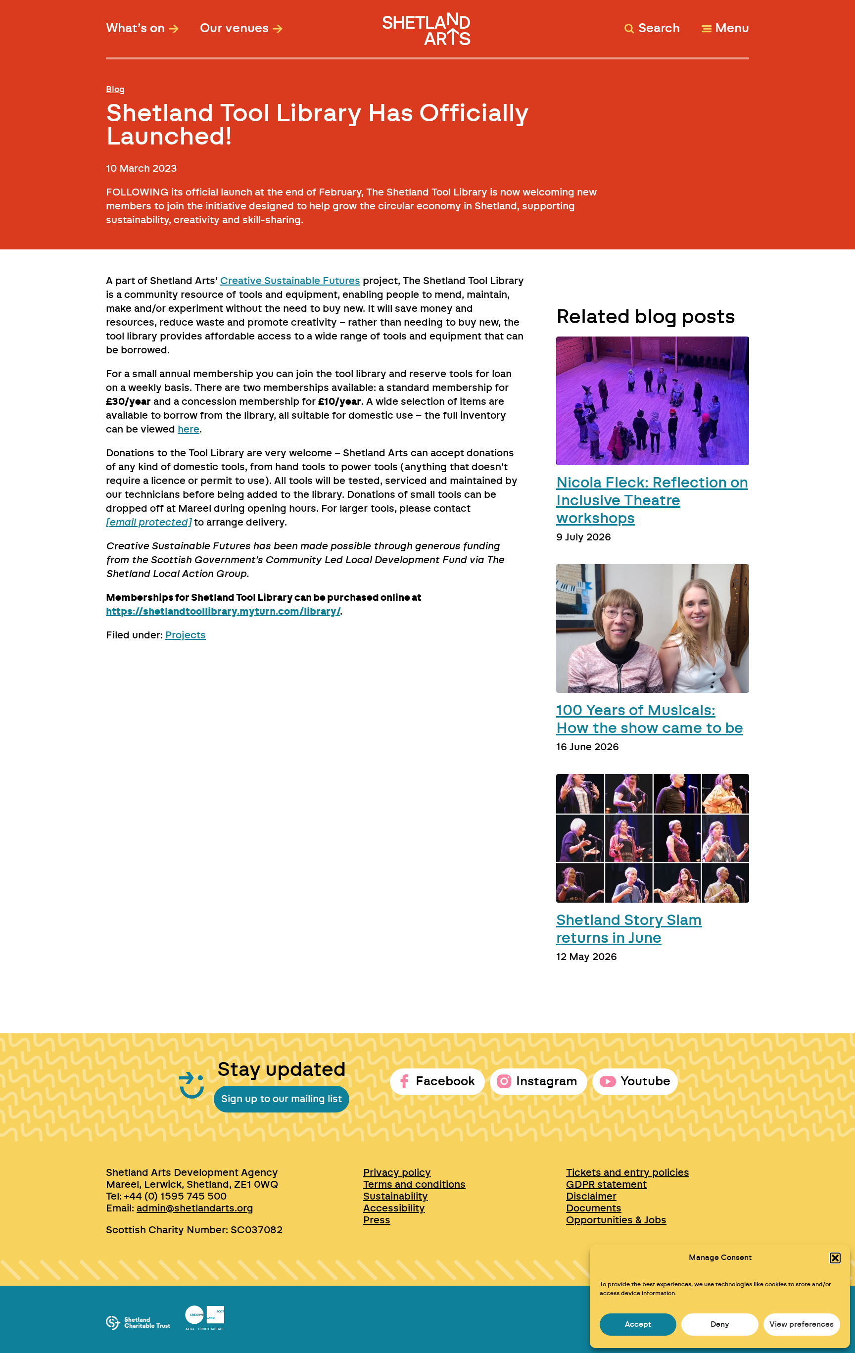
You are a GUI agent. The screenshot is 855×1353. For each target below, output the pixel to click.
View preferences (801, 1324)
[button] (835, 1258)
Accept (638, 1324)
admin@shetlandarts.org (195, 1208)
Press (376, 1220)
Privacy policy (397, 1173)
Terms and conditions (414, 1185)
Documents (593, 1208)
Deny (720, 1324)
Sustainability (395, 1197)
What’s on (135, 29)
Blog (115, 89)
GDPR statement (606, 1185)
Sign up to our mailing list (281, 1099)
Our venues (234, 29)
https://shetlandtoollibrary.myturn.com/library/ (223, 612)
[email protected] (148, 523)
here (188, 430)
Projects (185, 635)
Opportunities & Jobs (616, 1220)
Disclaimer (591, 1197)
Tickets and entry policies (627, 1173)
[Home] (428, 24)
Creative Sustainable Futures (290, 281)
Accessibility (394, 1208)
